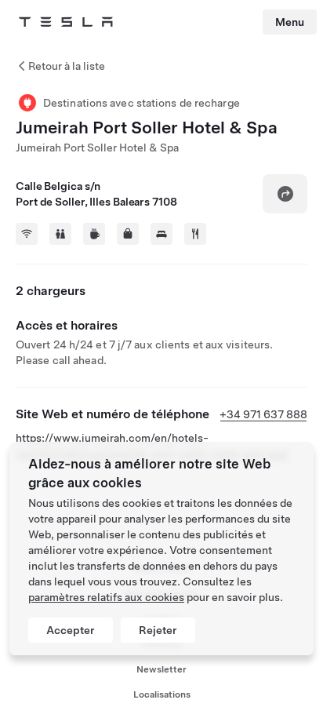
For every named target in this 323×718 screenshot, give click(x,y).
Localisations (162, 694)
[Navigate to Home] (65, 22)
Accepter (70, 630)
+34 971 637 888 (263, 414)
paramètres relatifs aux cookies (106, 597)
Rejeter (158, 630)
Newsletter (161, 669)
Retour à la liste (66, 66)
